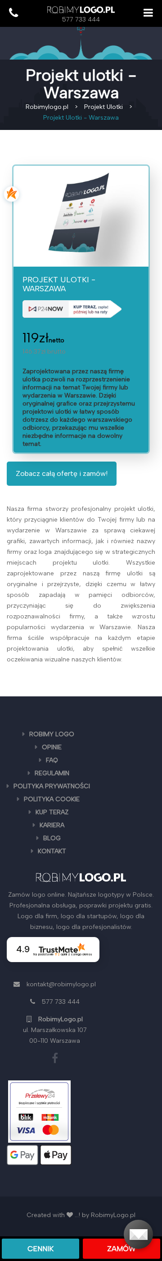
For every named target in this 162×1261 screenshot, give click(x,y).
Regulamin (52, 773)
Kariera (52, 825)
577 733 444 (81, 19)
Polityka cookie (52, 799)
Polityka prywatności (52, 786)
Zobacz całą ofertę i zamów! (62, 473)
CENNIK (40, 1248)
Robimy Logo (51, 734)
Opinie (52, 747)
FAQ (52, 760)
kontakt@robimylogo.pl (61, 984)
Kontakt (52, 851)
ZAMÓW (121, 1248)
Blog (52, 838)
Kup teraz (52, 812)
